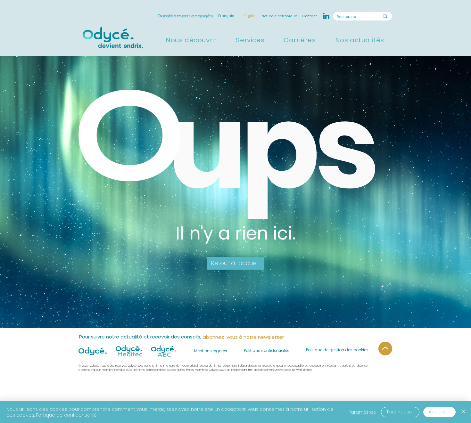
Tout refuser (400, 412)
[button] (191, 40)
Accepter (439, 412)
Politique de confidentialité (66, 415)
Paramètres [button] (362, 412)
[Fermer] (463, 412)
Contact (309, 16)
